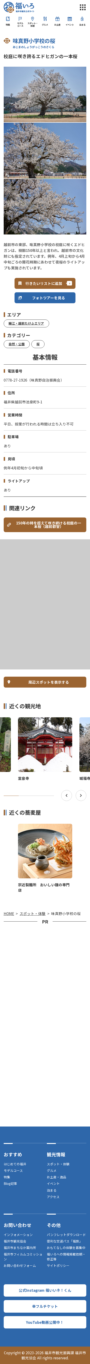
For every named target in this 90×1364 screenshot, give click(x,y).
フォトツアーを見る (48, 297)
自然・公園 (17, 344)
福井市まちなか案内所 (20, 1247)
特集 (8, 24)
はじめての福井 (15, 1164)
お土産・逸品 (56, 1177)
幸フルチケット (45, 1306)
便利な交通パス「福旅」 (64, 1241)
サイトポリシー (58, 1265)
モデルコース (20, 24)
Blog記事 (10, 1183)
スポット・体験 (32, 24)
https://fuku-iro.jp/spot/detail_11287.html (43, 721)
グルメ (45, 24)
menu (83, 7)
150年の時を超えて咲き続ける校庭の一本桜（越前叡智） (48, 524)
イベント (70, 24)
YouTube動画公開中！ (45, 1322)
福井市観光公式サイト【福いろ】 (19, 7)
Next (81, 795)
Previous (66, 795)
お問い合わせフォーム (20, 1265)
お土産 (57, 24)
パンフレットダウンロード (66, 1234)
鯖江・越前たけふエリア (26, 323)
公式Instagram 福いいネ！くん (45, 1290)
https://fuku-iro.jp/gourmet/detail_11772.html (44, 829)
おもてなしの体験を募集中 (66, 1247)
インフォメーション (18, 1234)
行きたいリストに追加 (43, 283)
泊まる (82, 24)
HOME (9, 913)
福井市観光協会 (15, 1241)
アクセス (53, 1196)
